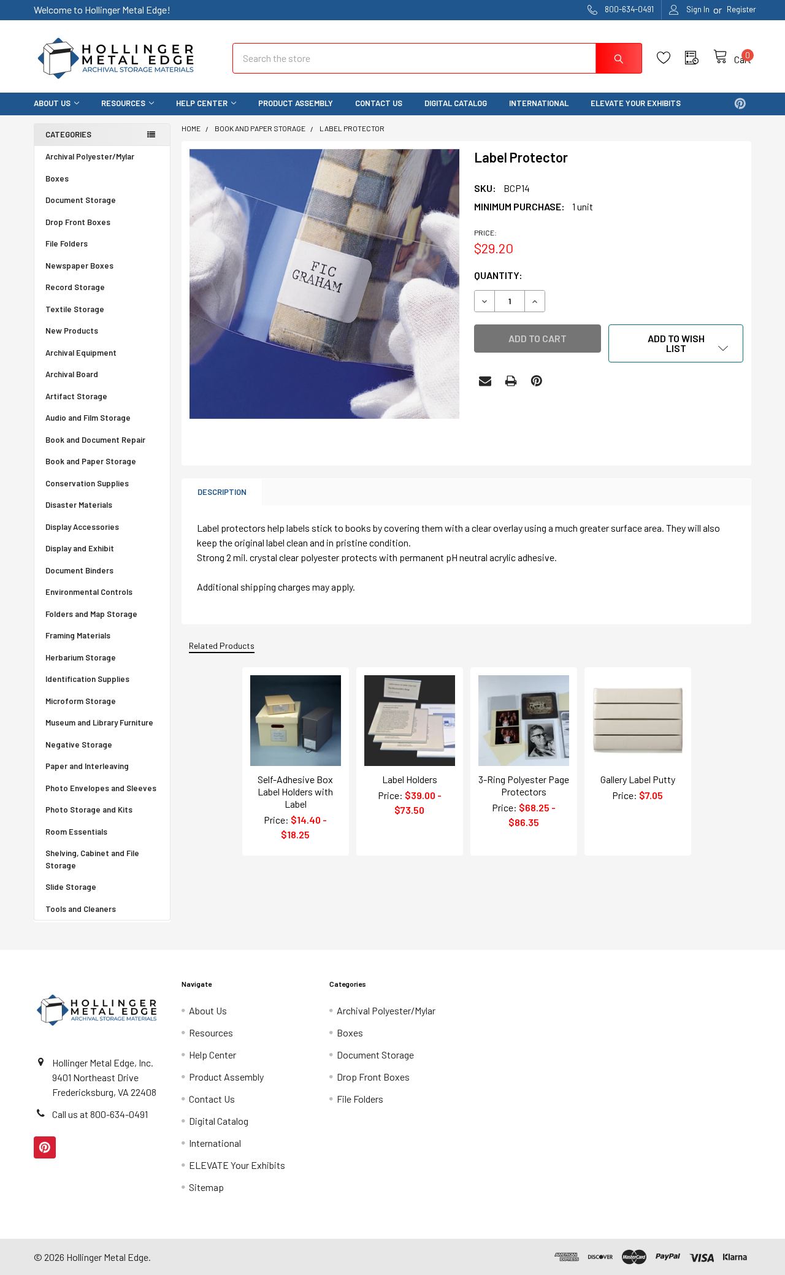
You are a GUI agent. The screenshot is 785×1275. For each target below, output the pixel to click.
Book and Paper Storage (90, 461)
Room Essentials (76, 832)
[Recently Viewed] (699, 58)
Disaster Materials (78, 505)
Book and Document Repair (95, 440)
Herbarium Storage (80, 657)
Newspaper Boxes (79, 265)
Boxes (57, 178)
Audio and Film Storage (88, 418)
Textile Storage (74, 309)
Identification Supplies (87, 679)
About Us (52, 103)
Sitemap (206, 1187)
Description (222, 492)
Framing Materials (77, 635)
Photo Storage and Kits (88, 809)
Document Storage (80, 200)
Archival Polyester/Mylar (89, 156)
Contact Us (378, 103)
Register (741, 9)
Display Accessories (82, 527)
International (539, 103)
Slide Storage (70, 887)
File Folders (66, 243)
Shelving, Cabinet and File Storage (92, 859)
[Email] (485, 381)
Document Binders (79, 570)
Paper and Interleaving (87, 766)
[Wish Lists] (671, 58)
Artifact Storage (76, 396)
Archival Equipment (81, 353)
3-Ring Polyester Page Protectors (523, 785)
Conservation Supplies (87, 483)
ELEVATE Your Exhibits (636, 103)
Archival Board (71, 374)
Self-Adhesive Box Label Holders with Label (295, 791)
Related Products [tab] (222, 645)
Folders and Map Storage (91, 614)
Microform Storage (80, 701)
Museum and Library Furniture (99, 722)
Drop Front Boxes (77, 222)
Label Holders (409, 779)
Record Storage (75, 287)
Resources (123, 103)
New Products (71, 330)
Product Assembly (295, 103)
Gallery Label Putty (637, 779)
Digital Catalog (455, 103)
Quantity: (498, 275)
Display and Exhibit (79, 548)
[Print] (511, 381)
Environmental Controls (88, 592)
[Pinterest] (740, 104)
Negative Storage (78, 744)
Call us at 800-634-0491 (100, 1114)
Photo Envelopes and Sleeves (100, 788)
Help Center (202, 103)
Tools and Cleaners (80, 909)
